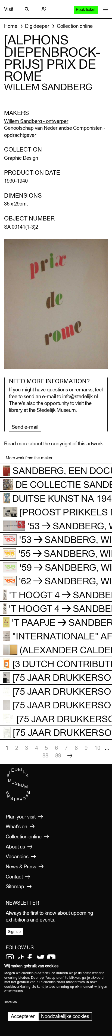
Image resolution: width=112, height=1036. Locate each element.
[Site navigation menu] (104, 9)
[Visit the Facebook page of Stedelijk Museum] (30, 958)
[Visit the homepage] (18, 800)
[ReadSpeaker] (44, 9)
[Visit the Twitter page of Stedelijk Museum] (40, 958)
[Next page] (69, 755)
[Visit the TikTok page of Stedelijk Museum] (21, 958)
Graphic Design (21, 158)
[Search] (27, 9)
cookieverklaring (17, 987)
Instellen (10, 1002)
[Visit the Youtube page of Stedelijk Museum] (51, 958)
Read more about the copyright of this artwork (53, 443)
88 (45, 755)
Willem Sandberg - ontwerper (36, 121)
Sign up (14, 931)
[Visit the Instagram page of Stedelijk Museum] (10, 958)
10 (97, 748)
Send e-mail (25, 427)
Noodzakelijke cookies (65, 1016)
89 (58, 755)
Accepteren (23, 1016)
